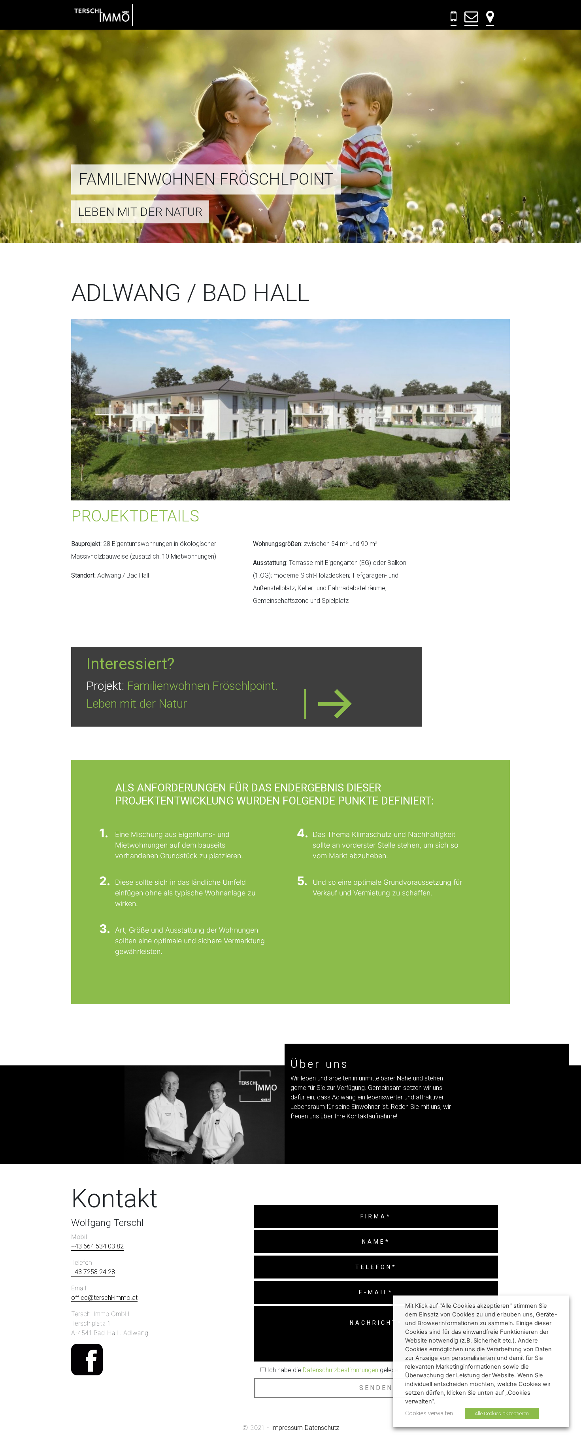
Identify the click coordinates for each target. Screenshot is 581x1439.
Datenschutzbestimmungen (340, 1370)
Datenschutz (322, 1427)
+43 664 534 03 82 (97, 1246)
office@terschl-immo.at (104, 1297)
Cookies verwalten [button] (429, 1413)
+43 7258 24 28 (93, 1272)
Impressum (287, 1427)
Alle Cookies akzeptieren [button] (502, 1413)
